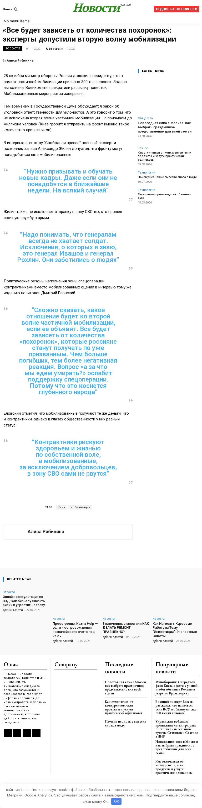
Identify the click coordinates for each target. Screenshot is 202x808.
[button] (11, 9)
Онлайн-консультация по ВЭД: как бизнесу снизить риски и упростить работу (24, 601)
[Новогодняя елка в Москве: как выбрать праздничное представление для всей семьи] (168, 96)
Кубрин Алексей (13, 610)
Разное (143, 147)
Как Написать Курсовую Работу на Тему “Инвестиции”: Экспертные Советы (175, 630)
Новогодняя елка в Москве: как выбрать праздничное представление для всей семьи (164, 127)
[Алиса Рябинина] (16, 532)
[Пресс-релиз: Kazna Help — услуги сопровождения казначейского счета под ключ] (76, 600)
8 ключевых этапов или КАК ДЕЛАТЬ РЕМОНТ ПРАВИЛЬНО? (126, 628)
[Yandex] (27, 733)
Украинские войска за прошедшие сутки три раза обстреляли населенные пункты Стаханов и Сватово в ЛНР (176, 729)
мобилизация (80, 507)
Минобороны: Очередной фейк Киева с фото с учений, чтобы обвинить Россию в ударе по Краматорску (176, 687)
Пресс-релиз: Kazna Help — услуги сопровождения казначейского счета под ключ (75, 630)
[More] (142, 552)
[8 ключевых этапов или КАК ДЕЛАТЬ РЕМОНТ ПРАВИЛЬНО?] (126, 600)
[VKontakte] (17, 733)
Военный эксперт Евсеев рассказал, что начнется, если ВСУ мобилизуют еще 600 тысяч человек (175, 707)
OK (116, 801)
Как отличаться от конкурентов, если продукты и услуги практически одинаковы (164, 156)
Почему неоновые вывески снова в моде (167, 177)
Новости (12, 48)
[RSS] (8, 733)
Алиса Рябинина (20, 60)
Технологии (146, 172)
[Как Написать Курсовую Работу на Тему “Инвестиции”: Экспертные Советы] (176, 600)
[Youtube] (36, 733)
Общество (145, 117)
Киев (61, 507)
